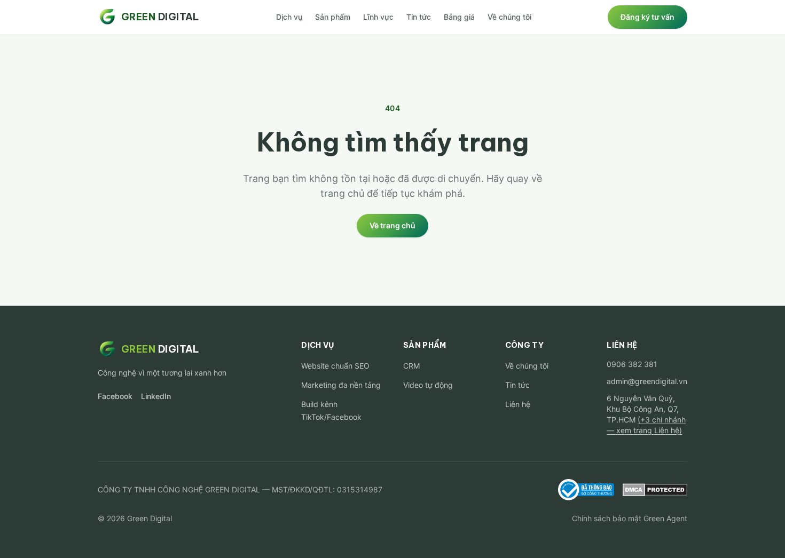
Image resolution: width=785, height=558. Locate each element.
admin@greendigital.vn (647, 381)
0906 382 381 (632, 364)
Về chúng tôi (509, 16)
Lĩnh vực (378, 16)
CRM (411, 365)
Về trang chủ (392, 225)
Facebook (115, 396)
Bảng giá (459, 16)
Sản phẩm (332, 16)
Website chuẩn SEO (335, 365)
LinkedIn (156, 396)
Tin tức (418, 16)
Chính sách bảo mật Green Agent (629, 518)
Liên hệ (517, 404)
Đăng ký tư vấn (647, 16)
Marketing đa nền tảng (341, 384)
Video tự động (428, 384)
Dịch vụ (289, 16)
